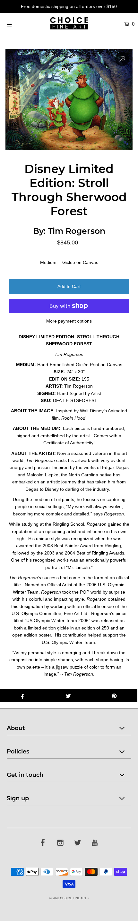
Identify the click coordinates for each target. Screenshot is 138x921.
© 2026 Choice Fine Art (68, 898)
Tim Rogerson (76, 231)
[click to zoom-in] (122, 59)
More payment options (69, 321)
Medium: (49, 262)
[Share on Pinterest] (114, 695)
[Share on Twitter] (68, 695)
